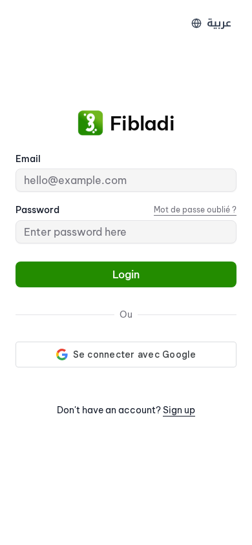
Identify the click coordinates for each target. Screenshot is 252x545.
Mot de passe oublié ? (195, 209)
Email (28, 158)
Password (37, 209)
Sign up (179, 410)
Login (126, 274)
